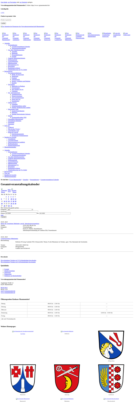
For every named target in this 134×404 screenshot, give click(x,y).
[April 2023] (13, 192)
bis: (38, 213)
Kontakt (6, 269)
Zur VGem (23, 333)
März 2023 (9, 190)
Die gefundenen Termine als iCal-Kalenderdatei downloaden (18, 262)
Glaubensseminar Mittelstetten (9, 238)
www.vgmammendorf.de (8, 292)
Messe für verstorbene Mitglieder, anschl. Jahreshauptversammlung (20, 223)
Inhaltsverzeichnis (9, 271)
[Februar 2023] (4, 192)
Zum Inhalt (4, 2)
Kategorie (3, 209)
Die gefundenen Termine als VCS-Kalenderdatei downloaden (18, 260)
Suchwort (3, 211)
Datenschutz (7, 274)
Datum (3, 213)
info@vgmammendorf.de (8, 291)
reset (2, 215)
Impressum (7, 272)
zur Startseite (23, 2)
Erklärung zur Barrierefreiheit (12, 276)
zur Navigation (12, 2)
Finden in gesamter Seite (8, 16)
